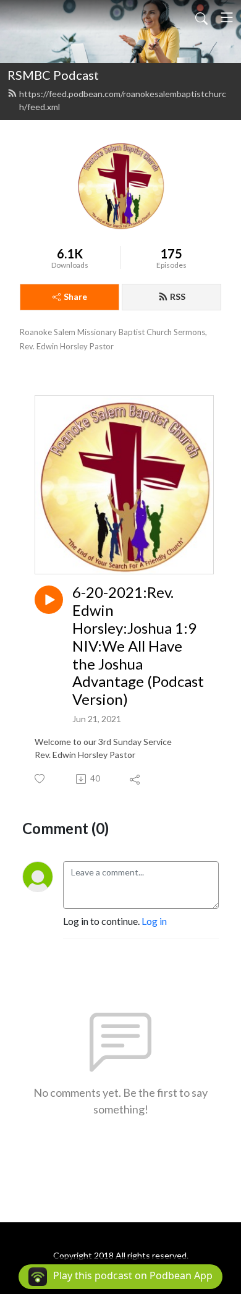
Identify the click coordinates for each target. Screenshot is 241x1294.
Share (75, 296)
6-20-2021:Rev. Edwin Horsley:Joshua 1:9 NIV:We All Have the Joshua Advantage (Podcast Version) (138, 646)
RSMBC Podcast (53, 74)
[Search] (201, 17)
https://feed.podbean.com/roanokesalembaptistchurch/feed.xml (122, 100)
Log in (154, 921)
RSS (177, 296)
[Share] (136, 779)
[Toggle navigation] (227, 17)
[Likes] (40, 778)
